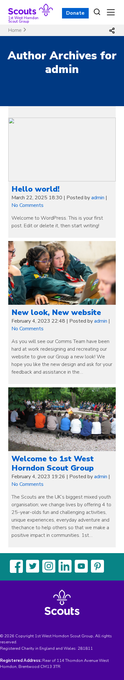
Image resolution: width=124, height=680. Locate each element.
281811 (85, 648)
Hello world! (35, 189)
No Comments (27, 205)
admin (97, 197)
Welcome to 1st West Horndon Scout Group (52, 463)
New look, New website (56, 312)
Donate (75, 13)
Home (15, 30)
